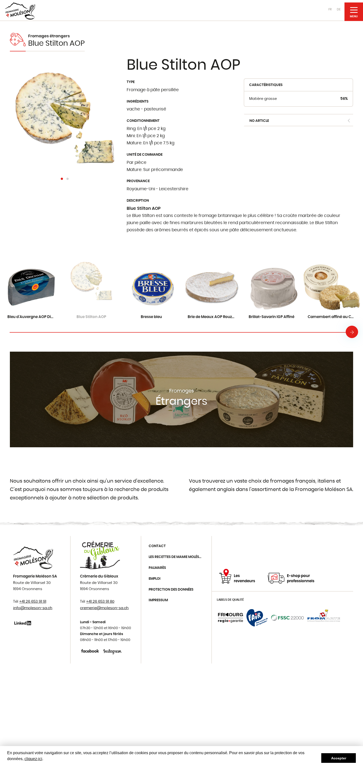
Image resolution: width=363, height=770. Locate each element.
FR (330, 9)
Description (138, 200)
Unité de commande (144, 154)
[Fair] (257, 617)
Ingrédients (137, 101)
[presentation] (352, 332)
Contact (157, 546)
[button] (62, 179)
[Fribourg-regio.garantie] (230, 617)
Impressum (158, 600)
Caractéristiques (265, 85)
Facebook (90, 650)
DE (339, 9)
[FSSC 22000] (287, 617)
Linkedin (23, 623)
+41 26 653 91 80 (100, 601)
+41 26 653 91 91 (32, 601)
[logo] (20, 11)
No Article (259, 121)
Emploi (155, 578)
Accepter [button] (338, 758)
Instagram (112, 650)
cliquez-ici (33, 759)
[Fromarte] (323, 617)
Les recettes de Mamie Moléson (176, 557)
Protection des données (171, 589)
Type (131, 82)
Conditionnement (143, 121)
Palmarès (157, 568)
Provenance (138, 181)
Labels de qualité (230, 599)
